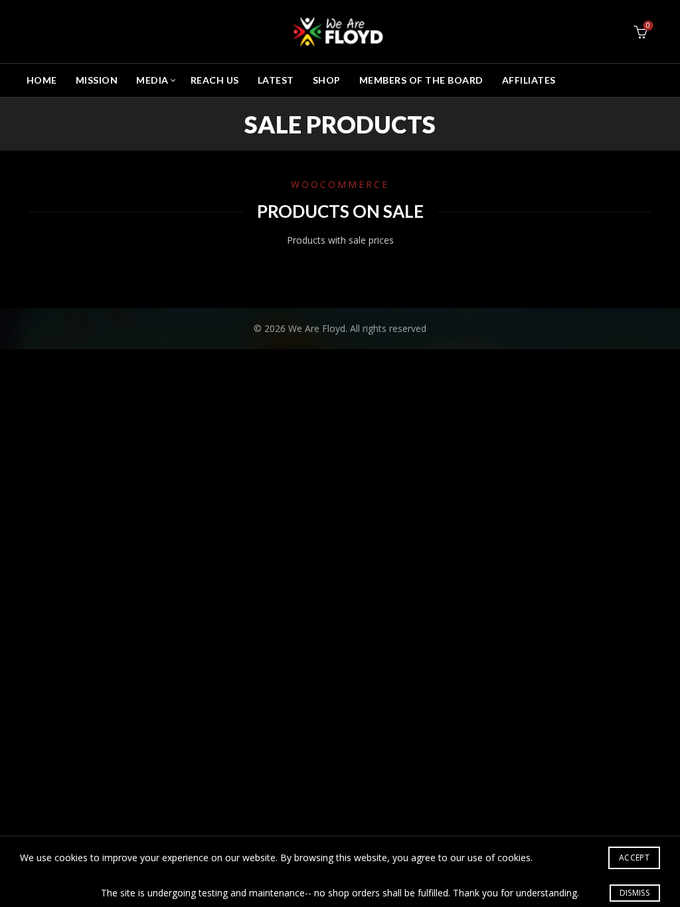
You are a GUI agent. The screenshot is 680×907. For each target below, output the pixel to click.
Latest (276, 80)
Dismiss (634, 892)
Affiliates (529, 80)
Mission (97, 80)
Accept (634, 857)
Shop (327, 80)
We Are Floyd (316, 328)
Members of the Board (421, 80)
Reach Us (215, 80)
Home (42, 80)
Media (152, 80)
